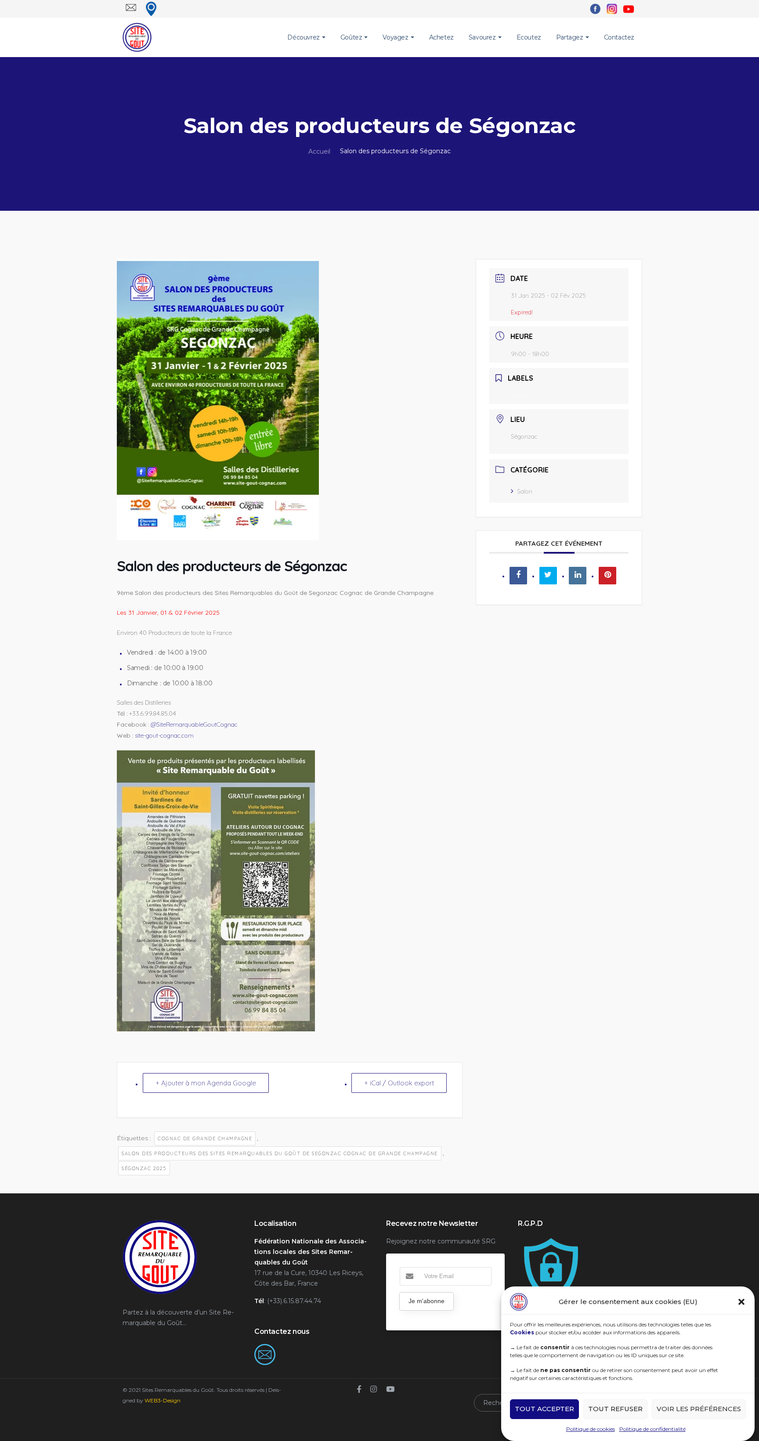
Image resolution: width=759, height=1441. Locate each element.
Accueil (319, 151)
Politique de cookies (590, 1429)
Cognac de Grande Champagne (205, 1138)
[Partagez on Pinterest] (607, 575)
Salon (524, 491)
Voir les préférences (699, 1409)
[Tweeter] (548, 575)
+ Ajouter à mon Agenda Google (205, 1083)
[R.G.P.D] (551, 1241)
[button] (741, 1301)
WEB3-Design (163, 1400)
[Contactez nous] (264, 1349)
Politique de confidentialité (652, 1429)
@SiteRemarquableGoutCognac (194, 724)
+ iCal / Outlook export (399, 1083)
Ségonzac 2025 (144, 1168)
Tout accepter (544, 1409)
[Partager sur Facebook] (518, 575)
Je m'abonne (426, 1300)
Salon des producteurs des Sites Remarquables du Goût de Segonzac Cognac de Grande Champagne (280, 1153)
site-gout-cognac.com (164, 735)
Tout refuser (615, 1409)
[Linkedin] (577, 575)
